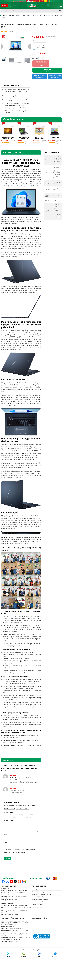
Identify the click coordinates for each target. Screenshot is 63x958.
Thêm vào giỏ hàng (41, 63)
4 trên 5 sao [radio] (7, 817)
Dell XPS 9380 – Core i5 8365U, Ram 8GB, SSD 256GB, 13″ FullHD (8, 138)
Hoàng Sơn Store (24, 184)
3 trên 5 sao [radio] (26, 814)
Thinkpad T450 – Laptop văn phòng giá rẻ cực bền (54, 138)
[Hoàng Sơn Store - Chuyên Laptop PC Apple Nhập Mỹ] (31, 5)
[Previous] (2, 46)
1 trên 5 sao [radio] (6, 814)
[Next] (29, 46)
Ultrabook (33, 182)
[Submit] (60, 10)
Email (6, 842)
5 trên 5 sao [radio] (20, 817)
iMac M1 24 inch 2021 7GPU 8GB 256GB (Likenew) (39, 138)
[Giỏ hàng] (61, 5)
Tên (5, 834)
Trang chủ (5, 16)
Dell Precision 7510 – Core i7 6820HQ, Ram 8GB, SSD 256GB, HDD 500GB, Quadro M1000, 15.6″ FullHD (24, 138)
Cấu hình (34, 41)
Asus (6, 171)
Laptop (11, 16)
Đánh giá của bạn (9, 812)
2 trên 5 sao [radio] (15, 814)
